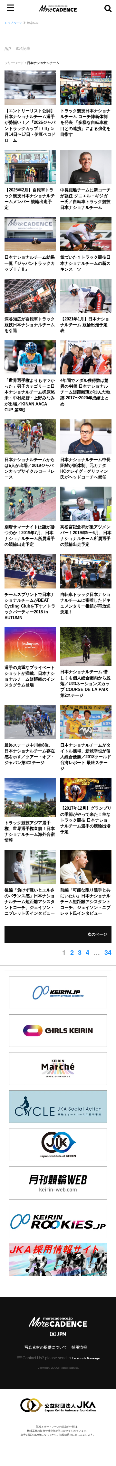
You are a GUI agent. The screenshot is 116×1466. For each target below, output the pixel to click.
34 (107, 952)
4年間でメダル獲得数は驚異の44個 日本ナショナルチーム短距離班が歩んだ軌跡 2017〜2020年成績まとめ (85, 392)
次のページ (97, 934)
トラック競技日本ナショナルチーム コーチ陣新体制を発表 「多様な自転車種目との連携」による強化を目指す (85, 122)
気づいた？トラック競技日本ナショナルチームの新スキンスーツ (85, 263)
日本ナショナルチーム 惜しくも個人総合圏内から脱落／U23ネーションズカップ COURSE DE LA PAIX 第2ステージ (85, 683)
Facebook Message (86, 1358)
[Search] (107, 8)
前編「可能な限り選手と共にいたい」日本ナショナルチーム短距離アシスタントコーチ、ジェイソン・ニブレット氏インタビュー (85, 902)
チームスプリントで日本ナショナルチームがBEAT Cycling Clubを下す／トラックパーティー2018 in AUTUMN (30, 606)
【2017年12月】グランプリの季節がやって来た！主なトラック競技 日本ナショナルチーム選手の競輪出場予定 (85, 820)
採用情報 (79, 1347)
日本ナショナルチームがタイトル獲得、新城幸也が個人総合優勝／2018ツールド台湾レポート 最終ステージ (85, 757)
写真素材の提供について (45, 1347)
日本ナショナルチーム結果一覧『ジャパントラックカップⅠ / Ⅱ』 (30, 263)
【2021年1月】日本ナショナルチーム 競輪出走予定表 (84, 325)
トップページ (13, 23)
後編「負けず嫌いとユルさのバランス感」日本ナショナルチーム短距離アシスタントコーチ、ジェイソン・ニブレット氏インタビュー (30, 902)
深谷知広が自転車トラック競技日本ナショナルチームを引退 (30, 325)
